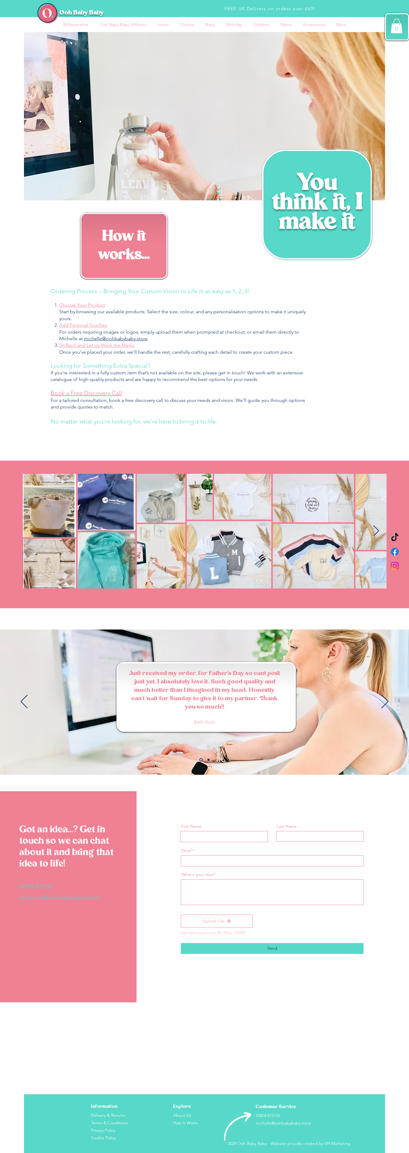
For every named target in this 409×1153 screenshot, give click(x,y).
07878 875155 (36, 886)
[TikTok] (395, 537)
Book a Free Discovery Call (86, 393)
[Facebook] (395, 552)
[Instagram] (395, 566)
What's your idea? (198, 874)
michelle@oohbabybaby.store (116, 338)
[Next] (384, 702)
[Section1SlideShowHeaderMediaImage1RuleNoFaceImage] (201, 759)
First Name (191, 826)
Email (186, 850)
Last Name (287, 826)
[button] (396, 26)
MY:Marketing (338, 1143)
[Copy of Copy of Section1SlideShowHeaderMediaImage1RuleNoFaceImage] (208, 760)
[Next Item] (376, 531)
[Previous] (24, 702)
